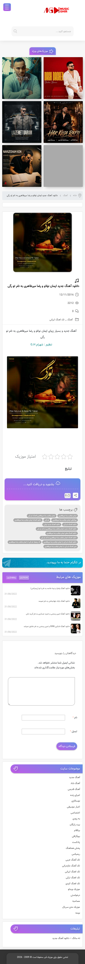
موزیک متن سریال (71, 907)
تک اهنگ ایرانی (57, 319)
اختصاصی (75, 813)
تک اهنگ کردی (73, 884)
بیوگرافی (76, 836)
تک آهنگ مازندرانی (71, 866)
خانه (75, 195)
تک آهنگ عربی (73, 860)
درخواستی (75, 895)
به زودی (76, 819)
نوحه (77, 913)
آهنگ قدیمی (74, 789)
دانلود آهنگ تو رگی (69, 524)
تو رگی (47, 520)
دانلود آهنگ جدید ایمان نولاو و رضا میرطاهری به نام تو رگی (56, 529)
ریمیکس (76, 854)
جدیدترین (24, 577)
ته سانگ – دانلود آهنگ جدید (66, 938)
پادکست (76, 842)
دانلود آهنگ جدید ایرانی (52, 524)
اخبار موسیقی (73, 807)
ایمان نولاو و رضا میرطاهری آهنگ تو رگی (41, 515)
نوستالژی (75, 801)
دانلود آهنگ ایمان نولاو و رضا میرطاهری (28, 520)
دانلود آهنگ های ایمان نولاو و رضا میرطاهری (61, 533)
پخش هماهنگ (73, 848)
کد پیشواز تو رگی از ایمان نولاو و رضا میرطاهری (24, 542)
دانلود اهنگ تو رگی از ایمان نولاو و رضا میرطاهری (60, 542)
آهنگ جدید (74, 777)
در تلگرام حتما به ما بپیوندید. (63, 562)
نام (75, 718)
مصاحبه (76, 901)
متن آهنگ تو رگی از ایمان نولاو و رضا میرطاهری (60, 546)
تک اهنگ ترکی (73, 878)
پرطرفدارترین (11, 577)
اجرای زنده (75, 795)
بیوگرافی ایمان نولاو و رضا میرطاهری (64, 520)
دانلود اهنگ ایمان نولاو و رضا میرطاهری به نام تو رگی (58, 537)
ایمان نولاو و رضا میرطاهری (67, 515)
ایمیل (73, 731)
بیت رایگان (75, 825)
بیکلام (77, 830)
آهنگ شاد (75, 783)
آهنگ (65, 195)
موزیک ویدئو (74, 889)
